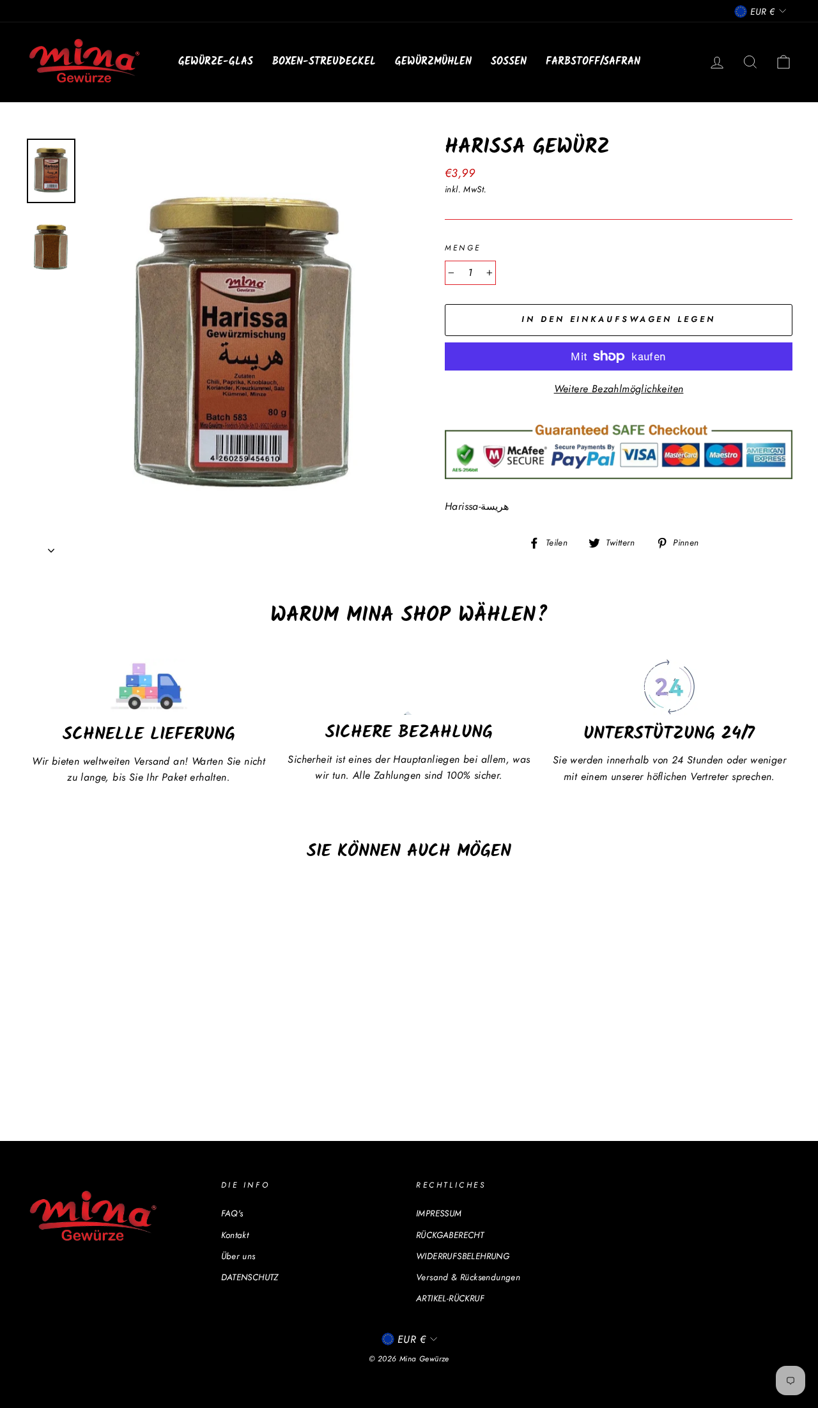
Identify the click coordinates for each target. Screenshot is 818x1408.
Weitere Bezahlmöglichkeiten (619, 388)
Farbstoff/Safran (593, 62)
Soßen (509, 62)
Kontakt (235, 1234)
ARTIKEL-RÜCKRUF (450, 1298)
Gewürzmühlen (433, 62)
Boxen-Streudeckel (324, 62)
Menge (463, 248)
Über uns (238, 1256)
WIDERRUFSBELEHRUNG (462, 1256)
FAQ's (232, 1213)
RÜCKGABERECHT (450, 1234)
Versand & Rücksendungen (468, 1277)
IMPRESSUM (439, 1213)
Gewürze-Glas (215, 62)
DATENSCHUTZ (250, 1277)
